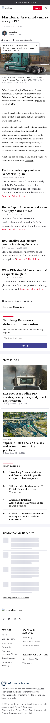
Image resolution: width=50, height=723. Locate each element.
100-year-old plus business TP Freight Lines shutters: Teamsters (26, 488)
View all (6, 597)
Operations (18, 307)
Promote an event (30, 645)
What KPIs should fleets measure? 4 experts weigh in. (24, 272)
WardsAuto (27, 663)
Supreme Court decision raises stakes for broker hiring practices (23, 446)
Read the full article (13, 196)
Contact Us (7, 643)
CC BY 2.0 (23, 83)
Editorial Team (8, 639)
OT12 (35, 80)
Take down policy (37, 710)
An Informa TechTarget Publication (25, 2)
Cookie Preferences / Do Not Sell (17, 713)
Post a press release (20, 597)
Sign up (38, 8)
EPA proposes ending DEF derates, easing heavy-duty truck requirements (25, 397)
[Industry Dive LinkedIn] (4, 619)
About (4, 634)
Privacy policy (8, 710)
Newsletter (7, 647)
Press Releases (8, 658)
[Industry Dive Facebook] (9, 619)
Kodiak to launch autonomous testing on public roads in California (26, 516)
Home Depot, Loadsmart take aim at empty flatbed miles (24, 209)
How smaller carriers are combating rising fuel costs (20, 242)
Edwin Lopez (14, 32)
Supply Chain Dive (30, 659)
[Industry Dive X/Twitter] (14, 619)
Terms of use (21, 710)
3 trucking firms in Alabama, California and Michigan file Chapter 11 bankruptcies (25, 475)
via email (29, 160)
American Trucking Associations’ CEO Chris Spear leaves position (26, 502)
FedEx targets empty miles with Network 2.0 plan (23, 172)
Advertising (27, 637)
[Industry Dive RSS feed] (20, 619)
